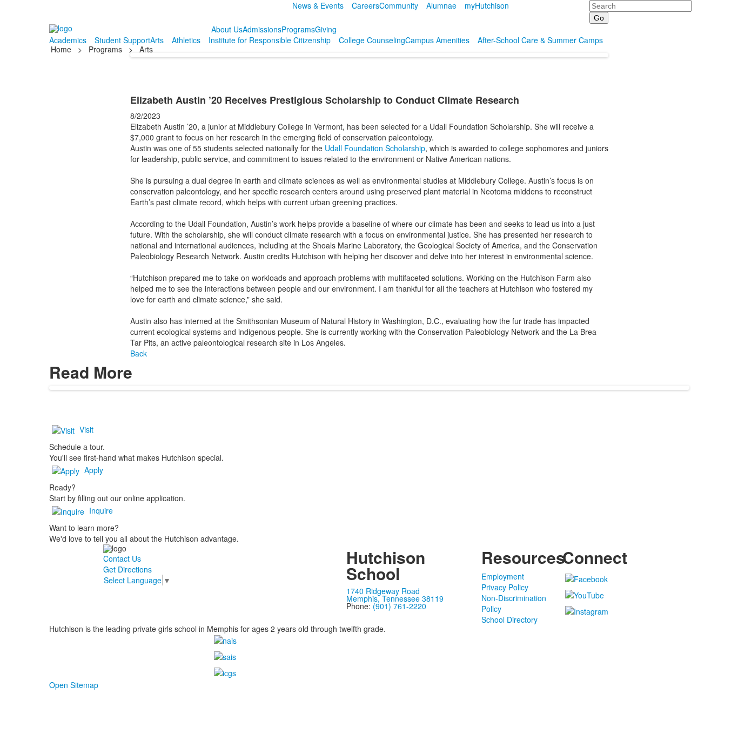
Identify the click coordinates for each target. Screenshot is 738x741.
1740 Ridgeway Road (383, 590)
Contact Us (122, 558)
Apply (93, 469)
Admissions (262, 29)
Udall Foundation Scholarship (375, 148)
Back (138, 353)
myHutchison (487, 5)
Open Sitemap (73, 684)
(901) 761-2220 (399, 606)
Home (62, 49)
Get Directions (127, 569)
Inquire (101, 510)
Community (398, 5)
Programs (298, 29)
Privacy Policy (504, 587)
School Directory (509, 619)
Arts (157, 40)
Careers (365, 5)
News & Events (318, 5)
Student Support (122, 40)
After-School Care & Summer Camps (540, 40)
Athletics (186, 40)
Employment (502, 576)
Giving (326, 29)
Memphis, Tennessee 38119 (395, 598)
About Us (227, 29)
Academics (67, 40)
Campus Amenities (437, 40)
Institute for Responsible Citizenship (270, 40)
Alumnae (441, 5)
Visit (86, 429)
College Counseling (372, 40)
